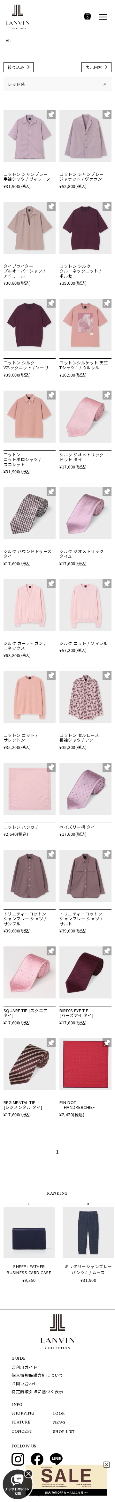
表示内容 (94, 67)
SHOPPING (23, 1413)
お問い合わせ (24, 1383)
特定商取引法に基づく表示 (37, 1391)
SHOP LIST (64, 1432)
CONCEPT (22, 1432)
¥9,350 (29, 1280)
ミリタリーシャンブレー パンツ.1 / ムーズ (88, 1269)
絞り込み (16, 67)
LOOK (59, 1414)
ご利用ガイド (24, 1367)
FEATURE (21, 1422)
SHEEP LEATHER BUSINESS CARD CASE (29, 1269)
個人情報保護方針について (37, 1375)
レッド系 (57, 84)
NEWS (59, 1423)
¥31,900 (88, 1280)
